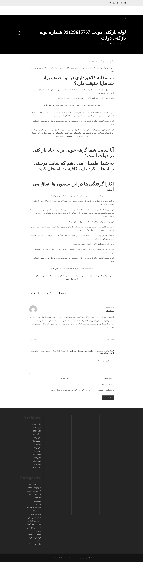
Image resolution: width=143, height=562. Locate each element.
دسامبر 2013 (36, 441)
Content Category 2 (34, 488)
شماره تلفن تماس (34, 534)
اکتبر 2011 (37, 458)
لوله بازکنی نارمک (40, 130)
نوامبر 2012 (36, 454)
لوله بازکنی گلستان (38, 133)
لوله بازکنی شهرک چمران (71, 130)
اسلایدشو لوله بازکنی (33, 518)
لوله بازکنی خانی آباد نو (72, 133)
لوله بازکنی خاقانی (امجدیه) (101, 276)
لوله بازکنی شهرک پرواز (105, 130)
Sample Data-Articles (33, 508)
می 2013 (37, 444)
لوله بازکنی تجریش (89, 133)
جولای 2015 (36, 434)
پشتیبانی (109, 310)
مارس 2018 (36, 424)
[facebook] (121, 3)
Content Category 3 (34, 491)
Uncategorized (35, 514)
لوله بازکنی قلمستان (43, 276)
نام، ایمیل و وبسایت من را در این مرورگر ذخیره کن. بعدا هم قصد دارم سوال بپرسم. (81, 390)
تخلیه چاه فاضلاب (34, 521)
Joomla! (38, 504)
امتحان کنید (49, 168)
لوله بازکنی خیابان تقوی (54, 133)
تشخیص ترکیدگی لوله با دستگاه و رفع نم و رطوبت (32, 527)
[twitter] (110, 3)
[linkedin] (113, 3)
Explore (38, 498)
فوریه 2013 (37, 451)
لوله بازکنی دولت (88, 98)
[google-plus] (118, 3)
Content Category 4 (34, 494)
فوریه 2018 (37, 428)
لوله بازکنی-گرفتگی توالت (115, 43)
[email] (125, 3)
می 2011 (37, 464)
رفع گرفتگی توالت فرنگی (49, 121)
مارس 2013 (36, 448)
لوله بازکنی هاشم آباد (59, 276)
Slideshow (37, 511)
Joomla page (36, 501)
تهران (98, 43)
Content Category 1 (34, 484)
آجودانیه (102, 43)
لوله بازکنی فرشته (88, 130)
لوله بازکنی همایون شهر (64, 136)
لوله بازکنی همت (54, 130)
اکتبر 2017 (37, 431)
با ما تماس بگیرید (49, 105)
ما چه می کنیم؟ (35, 544)
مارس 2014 (36, 438)
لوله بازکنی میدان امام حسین (79, 276)
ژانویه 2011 (36, 468)
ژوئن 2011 (37, 461)
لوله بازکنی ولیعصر (81, 136)
